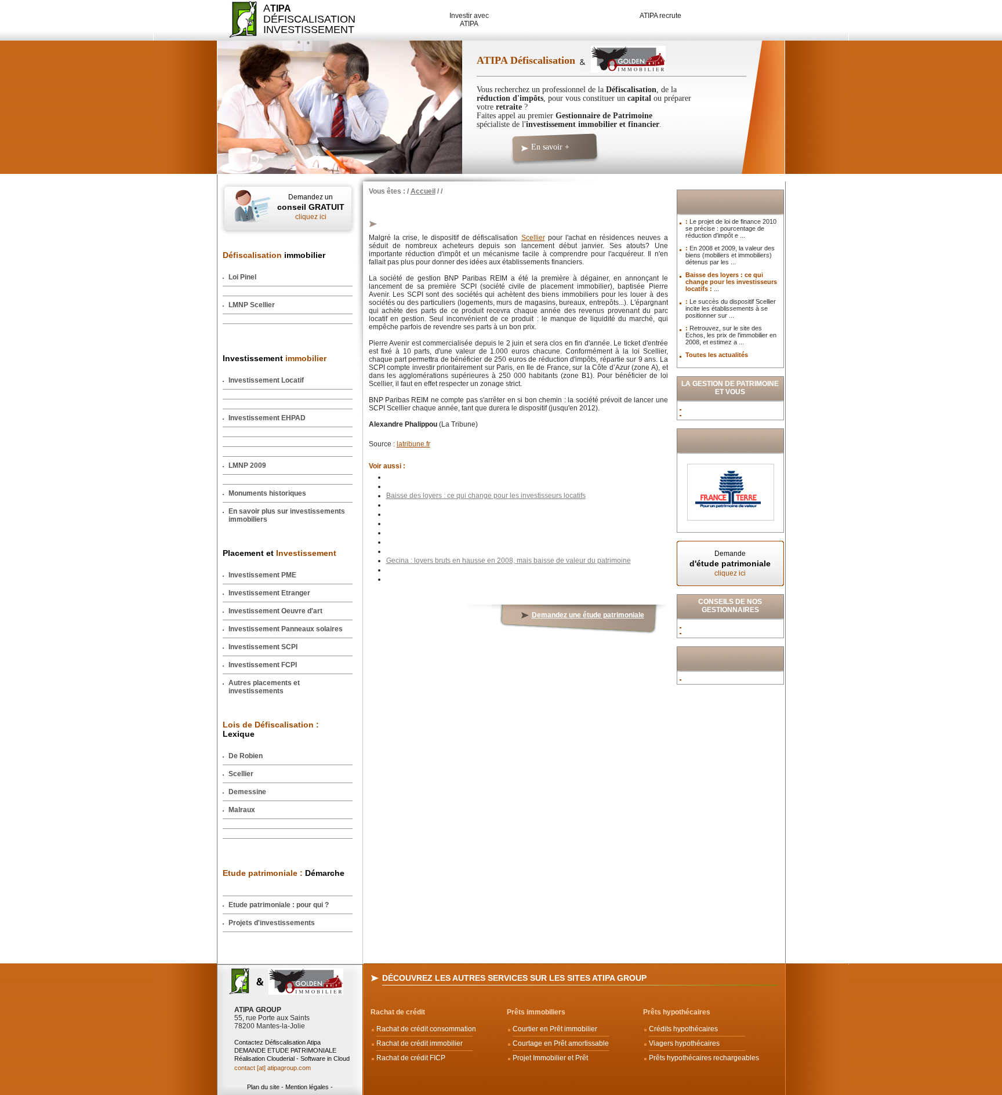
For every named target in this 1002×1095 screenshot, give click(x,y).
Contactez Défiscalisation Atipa (277, 1042)
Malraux (241, 810)
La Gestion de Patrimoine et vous (730, 388)
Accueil (423, 191)
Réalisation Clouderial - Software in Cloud (292, 1058)
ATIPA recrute (660, 16)
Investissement (274, 358)
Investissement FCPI (262, 665)
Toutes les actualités (716, 354)
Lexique (271, 729)
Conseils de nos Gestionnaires (730, 606)
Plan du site (263, 1086)
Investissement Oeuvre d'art (275, 611)
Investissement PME (262, 575)
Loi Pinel (242, 277)
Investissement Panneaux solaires (285, 629)
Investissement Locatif (266, 380)
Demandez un (310, 207)
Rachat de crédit (398, 1012)
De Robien (245, 756)
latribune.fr (413, 444)
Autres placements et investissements (264, 687)
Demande (730, 563)
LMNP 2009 (247, 465)
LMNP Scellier (251, 305)
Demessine (247, 792)
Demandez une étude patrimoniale (588, 615)
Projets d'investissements (271, 923)
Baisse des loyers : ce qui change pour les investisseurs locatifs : (731, 281)
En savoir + (550, 147)
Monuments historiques (267, 493)
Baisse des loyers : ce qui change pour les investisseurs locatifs (486, 496)
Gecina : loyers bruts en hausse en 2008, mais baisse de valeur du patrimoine (508, 560)
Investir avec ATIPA (469, 20)
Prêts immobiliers (536, 1012)
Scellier (240, 774)
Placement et (279, 553)
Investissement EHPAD (267, 418)
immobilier (274, 255)
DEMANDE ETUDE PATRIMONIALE (285, 1050)
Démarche (283, 873)
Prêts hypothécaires (676, 1012)
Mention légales (307, 1086)
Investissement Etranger (269, 593)
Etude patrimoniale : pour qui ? (278, 905)
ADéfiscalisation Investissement (302, 18)
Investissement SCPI (262, 647)
